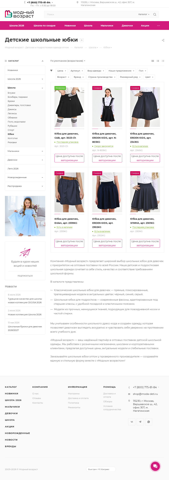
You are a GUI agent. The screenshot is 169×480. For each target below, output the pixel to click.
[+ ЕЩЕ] (158, 25)
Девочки (11, 413)
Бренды (10, 446)
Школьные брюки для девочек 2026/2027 (25, 328)
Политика (73, 402)
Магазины (74, 393)
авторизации (69, 160)
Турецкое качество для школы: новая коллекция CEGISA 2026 (25, 300)
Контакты (37, 402)
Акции (9, 426)
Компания (40, 387)
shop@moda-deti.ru (145, 393)
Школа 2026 (13, 400)
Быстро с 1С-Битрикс (98, 469)
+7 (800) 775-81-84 (38, 2)
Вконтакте (131, 421)
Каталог (11, 387)
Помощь (109, 387)
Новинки (11, 393)
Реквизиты (74, 407)
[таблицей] (163, 61)
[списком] (158, 61)
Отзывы (36, 398)
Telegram (140, 421)
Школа (10, 420)
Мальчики (12, 406)
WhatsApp (148, 421)
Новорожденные (17, 433)
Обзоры (107, 401)
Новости (11, 286)
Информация (77, 387)
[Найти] (155, 14)
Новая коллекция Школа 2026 (24, 314)
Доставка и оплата (78, 398)
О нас (35, 393)
